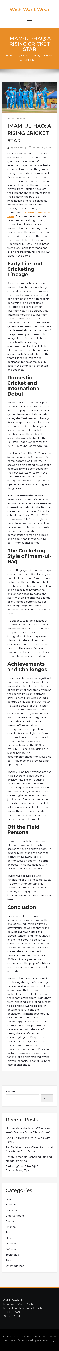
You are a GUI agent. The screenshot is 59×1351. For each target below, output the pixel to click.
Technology (13, 1254)
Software (11, 1249)
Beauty (10, 1199)
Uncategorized (15, 1265)
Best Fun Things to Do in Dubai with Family (28, 1139)
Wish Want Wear (29, 9)
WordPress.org (45, 1340)
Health (10, 1237)
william (18, 147)
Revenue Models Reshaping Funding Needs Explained (29, 1158)
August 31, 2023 (41, 147)
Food (9, 1232)
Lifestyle (11, 1243)
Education (12, 1210)
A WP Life (14, 1340)
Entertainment (16, 118)
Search (10, 1091)
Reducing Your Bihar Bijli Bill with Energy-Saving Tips (26, 1168)
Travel (9, 1260)
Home (14, 55)
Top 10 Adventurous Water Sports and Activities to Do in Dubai (29, 1149)
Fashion (10, 1221)
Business (11, 1204)
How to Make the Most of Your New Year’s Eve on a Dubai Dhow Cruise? (28, 1130)
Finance (11, 1226)
